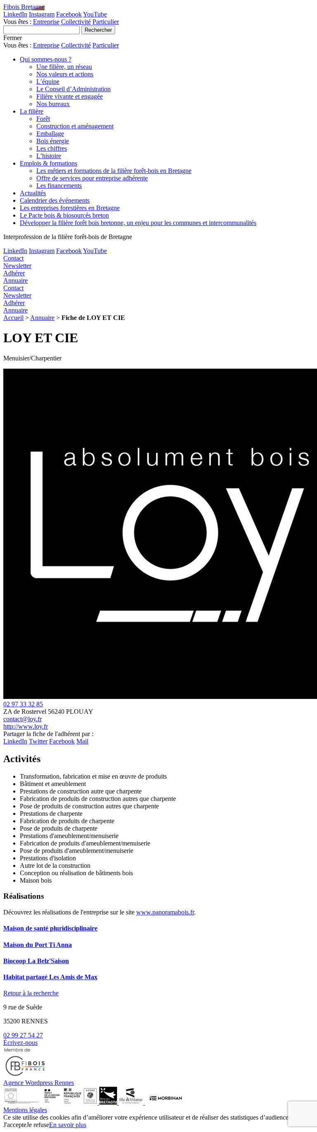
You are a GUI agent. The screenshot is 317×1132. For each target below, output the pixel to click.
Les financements (59, 185)
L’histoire (48, 155)
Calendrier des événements (55, 200)
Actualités (33, 193)
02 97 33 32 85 (23, 704)
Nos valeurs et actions (64, 74)
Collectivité (76, 21)
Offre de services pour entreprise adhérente (92, 178)
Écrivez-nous (20, 1042)
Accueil (13, 317)
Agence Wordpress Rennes (38, 1082)
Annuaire (42, 317)
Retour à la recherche (31, 993)
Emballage (50, 133)
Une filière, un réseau (64, 66)
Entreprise (46, 21)
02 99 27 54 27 (23, 1035)
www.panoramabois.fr (165, 912)
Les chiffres (51, 148)
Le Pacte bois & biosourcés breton (64, 215)
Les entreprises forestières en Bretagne (70, 207)
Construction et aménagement (75, 126)
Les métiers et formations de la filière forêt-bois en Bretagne (114, 170)
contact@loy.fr (22, 718)
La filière (31, 111)
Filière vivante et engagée (69, 96)
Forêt (43, 118)
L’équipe (47, 81)
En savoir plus (67, 1124)
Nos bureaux (53, 103)
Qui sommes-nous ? (45, 59)
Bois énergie (52, 140)
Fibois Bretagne (24, 6)
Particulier (105, 21)
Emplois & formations (48, 163)
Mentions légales (25, 1109)
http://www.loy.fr (25, 726)
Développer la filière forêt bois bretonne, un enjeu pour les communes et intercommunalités (138, 222)
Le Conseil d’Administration (73, 88)
